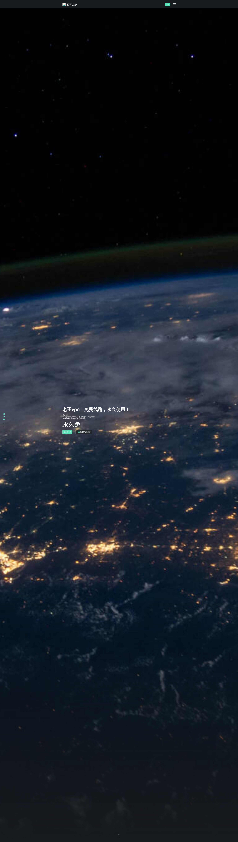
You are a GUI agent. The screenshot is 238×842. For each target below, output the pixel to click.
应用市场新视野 (85, 432)
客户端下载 (67, 432)
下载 (167, 4)
